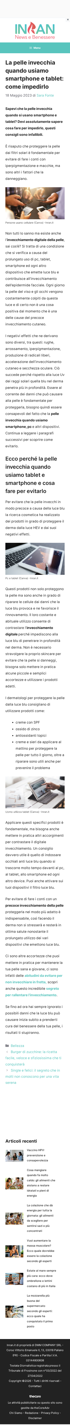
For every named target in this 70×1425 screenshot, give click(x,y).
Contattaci (35, 1386)
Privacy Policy (50, 1413)
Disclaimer (35, 1418)
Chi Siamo (15, 1413)
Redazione (31, 1413)
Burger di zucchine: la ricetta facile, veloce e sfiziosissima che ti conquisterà (33, 1058)
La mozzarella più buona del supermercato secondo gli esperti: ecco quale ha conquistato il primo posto (40, 1311)
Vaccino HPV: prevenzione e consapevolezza (37, 1155)
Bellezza (17, 1046)
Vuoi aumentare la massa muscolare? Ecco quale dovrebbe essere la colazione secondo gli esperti (40, 1251)
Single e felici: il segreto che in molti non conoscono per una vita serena (32, 1076)
